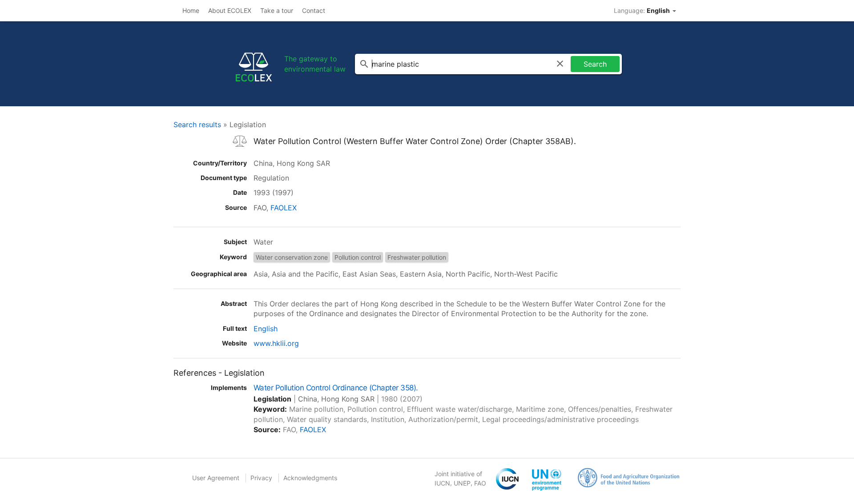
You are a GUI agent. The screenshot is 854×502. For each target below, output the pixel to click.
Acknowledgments (310, 478)
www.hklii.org (276, 343)
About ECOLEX (229, 10)
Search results (197, 124)
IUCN (442, 483)
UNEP (462, 483)
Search (595, 64)
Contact (313, 10)
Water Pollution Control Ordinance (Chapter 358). (336, 387)
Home (190, 10)
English (266, 328)
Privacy (261, 478)
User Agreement (215, 478)
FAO (480, 483)
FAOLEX (283, 207)
